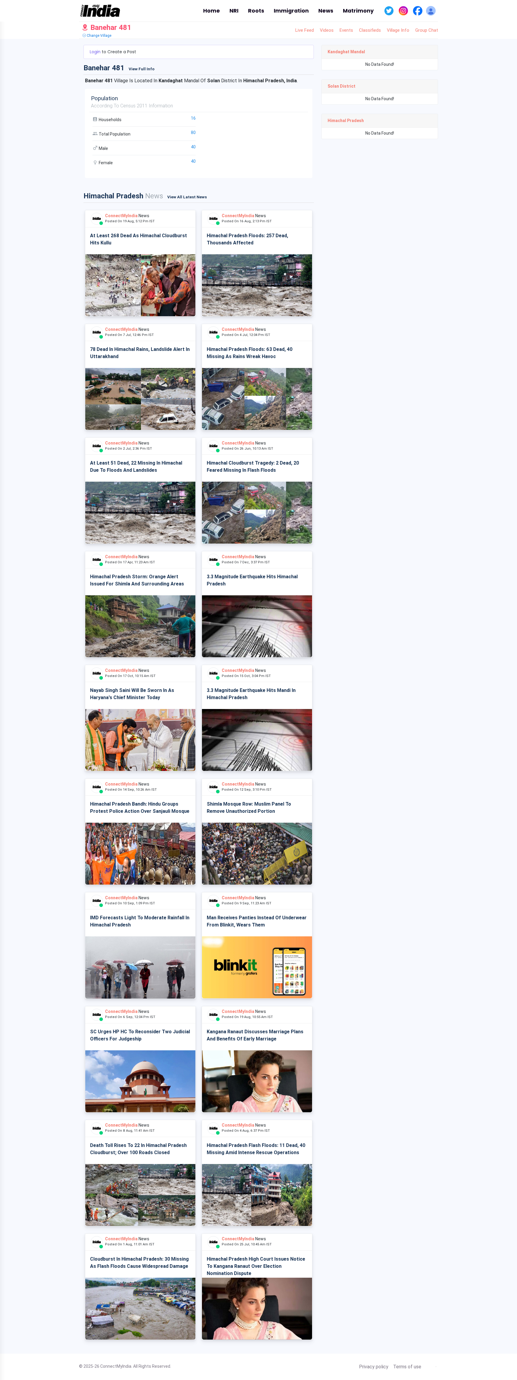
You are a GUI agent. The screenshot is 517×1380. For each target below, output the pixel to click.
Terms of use (407, 1366)
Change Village (98, 36)
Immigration (291, 10)
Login (96, 52)
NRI (233, 10)
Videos (327, 30)
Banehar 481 (110, 27)
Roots (256, 10)
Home (211, 10)
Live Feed (304, 30)
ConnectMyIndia (121, 215)
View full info (141, 69)
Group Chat (426, 30)
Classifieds (370, 30)
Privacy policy (373, 1366)
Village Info (398, 30)
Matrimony (358, 10)
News (325, 10)
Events (346, 30)
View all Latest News (187, 197)
